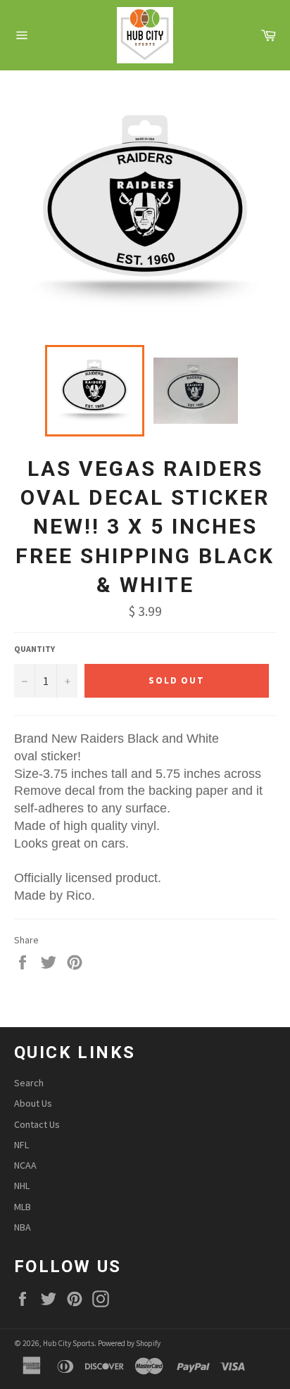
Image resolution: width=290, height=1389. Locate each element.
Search (29, 1082)
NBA (22, 1227)
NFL (21, 1144)
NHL (22, 1185)
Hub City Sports (68, 1343)
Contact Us (37, 1124)
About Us (33, 1103)
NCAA (25, 1165)
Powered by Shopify (129, 1343)
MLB (22, 1206)
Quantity (34, 648)
